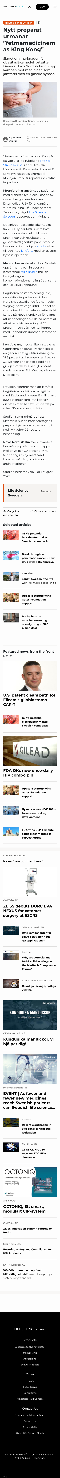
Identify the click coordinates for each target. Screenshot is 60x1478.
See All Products (30, 1364)
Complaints (30, 1392)
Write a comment (45, 511)
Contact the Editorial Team (30, 1415)
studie (41, 246)
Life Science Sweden (20, 22)
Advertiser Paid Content (30, 1398)
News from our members (22, 861)
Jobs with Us (30, 1427)
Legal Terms (30, 1387)
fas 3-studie (29, 272)
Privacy (30, 1381)
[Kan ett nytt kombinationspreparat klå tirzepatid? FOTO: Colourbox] (30, 100)
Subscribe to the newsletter (30, 1346)
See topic (45, 491)
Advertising (30, 1358)
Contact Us (30, 1421)
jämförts (27, 250)
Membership (30, 1352)
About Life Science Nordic (30, 1433)
